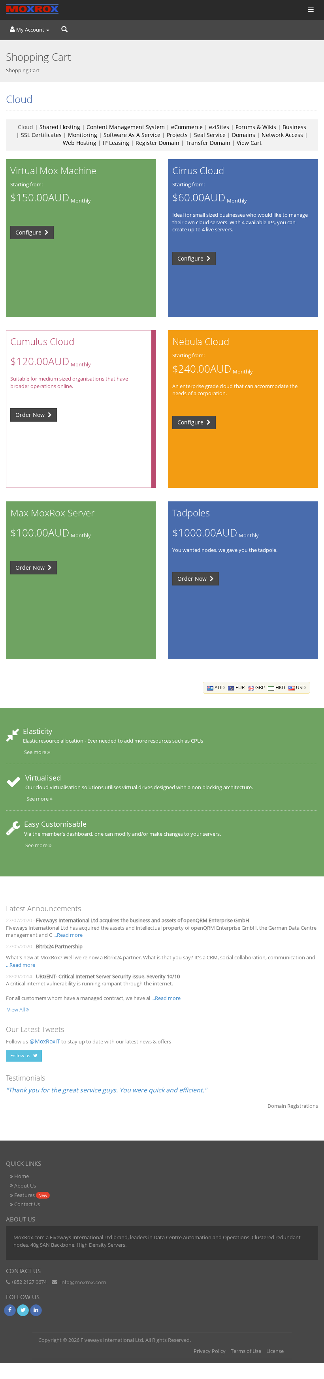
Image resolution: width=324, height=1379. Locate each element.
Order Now (30, 414)
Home (21, 1176)
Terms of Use (246, 1351)
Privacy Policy (210, 1351)
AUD (219, 687)
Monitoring (82, 135)
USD (300, 687)
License (275, 1351)
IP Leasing (116, 142)
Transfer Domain (208, 142)
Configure (29, 232)
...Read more (68, 934)
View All (16, 1009)
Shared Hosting (60, 127)
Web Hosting (79, 142)
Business (294, 127)
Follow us (21, 1055)
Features (30, 1195)
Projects (177, 135)
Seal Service (210, 135)
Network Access (282, 135)
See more (35, 752)
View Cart (249, 142)
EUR (239, 687)
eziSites (219, 127)
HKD (279, 687)
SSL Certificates (41, 135)
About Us (24, 1185)
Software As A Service (132, 135)
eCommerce (187, 127)
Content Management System (126, 127)
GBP (259, 687)
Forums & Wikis (255, 127)
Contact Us (26, 1204)
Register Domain (157, 142)
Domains (243, 135)
